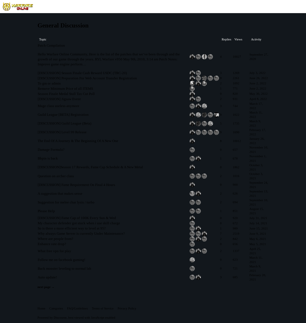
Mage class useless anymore (58, 106)
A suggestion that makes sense (60, 194)
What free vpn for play (54, 251)
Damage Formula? (51, 150)
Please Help (46, 211)
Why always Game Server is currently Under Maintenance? (81, 234)
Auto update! (47, 277)
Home (41, 308)
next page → (46, 287)
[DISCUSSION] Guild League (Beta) (64, 123)
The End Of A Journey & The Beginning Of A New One (78, 141)
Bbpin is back (48, 158)
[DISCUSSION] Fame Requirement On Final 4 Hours (76, 185)
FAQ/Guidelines (77, 308)
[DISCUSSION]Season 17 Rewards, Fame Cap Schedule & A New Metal (90, 167)
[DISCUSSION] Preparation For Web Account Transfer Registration (87, 78)
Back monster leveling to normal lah (64, 269)
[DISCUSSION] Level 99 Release (62, 132)
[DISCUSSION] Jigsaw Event (59, 99)
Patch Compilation (51, 45)
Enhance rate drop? (52, 244)
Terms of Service (103, 308)
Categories (56, 308)
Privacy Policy (127, 308)
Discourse (60, 317)
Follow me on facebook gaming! (61, 260)
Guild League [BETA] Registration (63, 115)
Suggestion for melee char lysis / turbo (66, 202)
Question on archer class (56, 176)
